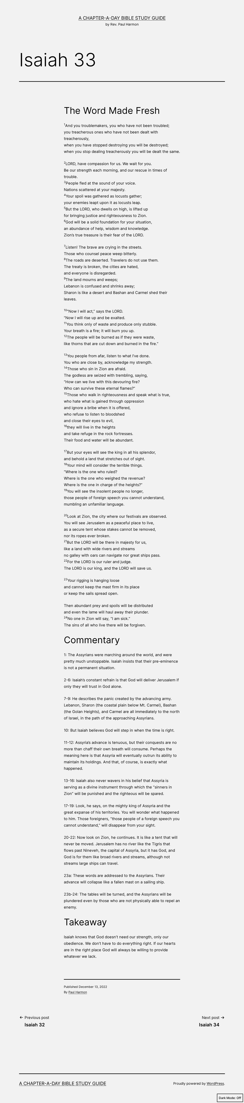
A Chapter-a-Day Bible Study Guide (122, 18)
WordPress (215, 1083)
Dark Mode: (227, 1098)
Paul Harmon (77, 992)
